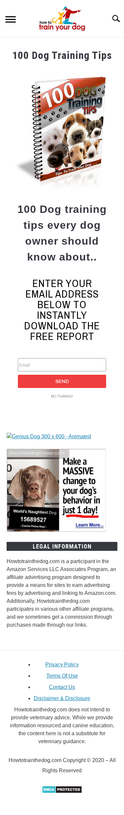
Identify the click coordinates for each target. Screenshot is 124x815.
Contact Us (62, 687)
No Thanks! (62, 396)
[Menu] (10, 20)
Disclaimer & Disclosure (62, 698)
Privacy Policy (62, 664)
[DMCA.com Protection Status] (62, 791)
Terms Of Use (62, 676)
